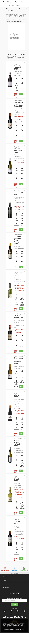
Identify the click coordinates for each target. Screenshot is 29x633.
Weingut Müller (18, 438)
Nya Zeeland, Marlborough (18, 72)
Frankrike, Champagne (18, 278)
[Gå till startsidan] (3, 2)
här (15, 626)
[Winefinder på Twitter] (4, 611)
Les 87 (16, 275)
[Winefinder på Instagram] (17, 611)
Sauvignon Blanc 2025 (18, 151)
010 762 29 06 (7, 577)
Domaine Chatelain (16, 477)
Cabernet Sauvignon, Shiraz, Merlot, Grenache (20, 202)
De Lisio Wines (17, 190)
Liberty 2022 (16, 396)
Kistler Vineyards (18, 356)
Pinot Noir (17, 75)
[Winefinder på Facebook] (11, 611)
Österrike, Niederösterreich (19, 449)
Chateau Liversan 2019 (17, 521)
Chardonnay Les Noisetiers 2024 (18, 360)
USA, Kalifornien (19, 366)
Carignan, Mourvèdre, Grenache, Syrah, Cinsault (19, 404)
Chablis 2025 (16, 480)
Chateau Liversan (18, 518)
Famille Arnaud (18, 100)
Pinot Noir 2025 (17, 68)
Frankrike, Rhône (19, 109)
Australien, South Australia (19, 197)
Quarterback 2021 (18, 193)
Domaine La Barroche (17, 392)
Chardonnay (18, 368)
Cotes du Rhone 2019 (18, 316)
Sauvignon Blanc (19, 158)
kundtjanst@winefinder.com (19, 577)
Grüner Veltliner (19, 452)
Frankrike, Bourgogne (18, 484)
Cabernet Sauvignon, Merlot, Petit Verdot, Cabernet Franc (20, 532)
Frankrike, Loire (19, 246)
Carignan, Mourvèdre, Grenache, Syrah (19, 324)
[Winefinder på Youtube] (24, 611)
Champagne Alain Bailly (18, 273)
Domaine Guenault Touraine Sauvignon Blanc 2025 (18, 240)
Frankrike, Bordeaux (17, 526)
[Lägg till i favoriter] (25, 62)
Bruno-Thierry (17, 314)
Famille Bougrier (18, 234)
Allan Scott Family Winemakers (17, 64)
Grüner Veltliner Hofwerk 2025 (17, 443)
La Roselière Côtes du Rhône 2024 (18, 104)
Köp (21, 93)
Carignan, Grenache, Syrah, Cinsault (19, 112)
